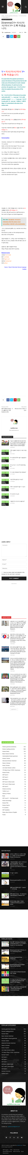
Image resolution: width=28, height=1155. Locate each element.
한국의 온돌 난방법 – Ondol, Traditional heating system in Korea (17, 903)
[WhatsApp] (18, 36)
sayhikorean (8, 32)
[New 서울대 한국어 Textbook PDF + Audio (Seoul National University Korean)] (5, 989)
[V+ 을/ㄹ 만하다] (5, 874)
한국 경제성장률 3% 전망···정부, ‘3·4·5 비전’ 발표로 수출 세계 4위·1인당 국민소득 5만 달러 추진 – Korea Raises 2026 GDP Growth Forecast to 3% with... (18, 650)
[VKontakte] (21, 1137)
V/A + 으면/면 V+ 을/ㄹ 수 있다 (17, 486)
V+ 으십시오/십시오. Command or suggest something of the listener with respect (18, 980)
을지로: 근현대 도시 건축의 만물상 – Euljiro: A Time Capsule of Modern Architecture (18, 855)
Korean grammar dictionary (11, 15)
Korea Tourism (5, 444)
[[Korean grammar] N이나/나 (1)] (5, 882)
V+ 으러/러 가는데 (14, 494)
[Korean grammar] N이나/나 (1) (18, 880)
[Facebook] (8, 36)
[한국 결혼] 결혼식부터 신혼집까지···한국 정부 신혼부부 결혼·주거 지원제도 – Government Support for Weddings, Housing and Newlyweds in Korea (18, 690)
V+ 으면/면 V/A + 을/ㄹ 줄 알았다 (18, 457)
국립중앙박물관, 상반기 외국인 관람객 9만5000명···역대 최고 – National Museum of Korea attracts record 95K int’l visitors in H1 (18, 865)
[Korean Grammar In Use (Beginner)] (5, 959)
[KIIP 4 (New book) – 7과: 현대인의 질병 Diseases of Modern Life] (5, 895)
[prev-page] (3, 508)
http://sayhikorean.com (14, 430)
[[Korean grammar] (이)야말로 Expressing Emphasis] (5, 966)
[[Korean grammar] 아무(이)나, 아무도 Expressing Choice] (5, 952)
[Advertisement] (14, 54)
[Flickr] (13, 1137)
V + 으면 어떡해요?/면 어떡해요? (18, 472)
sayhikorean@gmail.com (14, 1126)
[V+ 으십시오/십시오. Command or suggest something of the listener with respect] (5, 981)
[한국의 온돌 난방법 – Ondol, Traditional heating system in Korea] (5, 903)
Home (3, 15)
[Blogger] (6, 1137)
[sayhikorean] (3, 32)
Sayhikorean (19, 1145)
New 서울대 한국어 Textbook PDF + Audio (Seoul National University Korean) (18, 988)
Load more (13, 709)
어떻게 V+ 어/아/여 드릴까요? (17, 501)
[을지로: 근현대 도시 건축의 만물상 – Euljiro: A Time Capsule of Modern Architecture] (5, 855)
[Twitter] (11, 36)
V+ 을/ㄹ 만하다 (14, 873)
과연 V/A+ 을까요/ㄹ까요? (16, 479)
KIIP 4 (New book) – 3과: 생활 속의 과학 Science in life (7, 410)
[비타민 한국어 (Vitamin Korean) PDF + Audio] (5, 973)
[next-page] (5, 508)
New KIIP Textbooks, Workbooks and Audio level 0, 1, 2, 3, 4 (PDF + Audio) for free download (18, 943)
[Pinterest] (15, 36)
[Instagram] (17, 1137)
